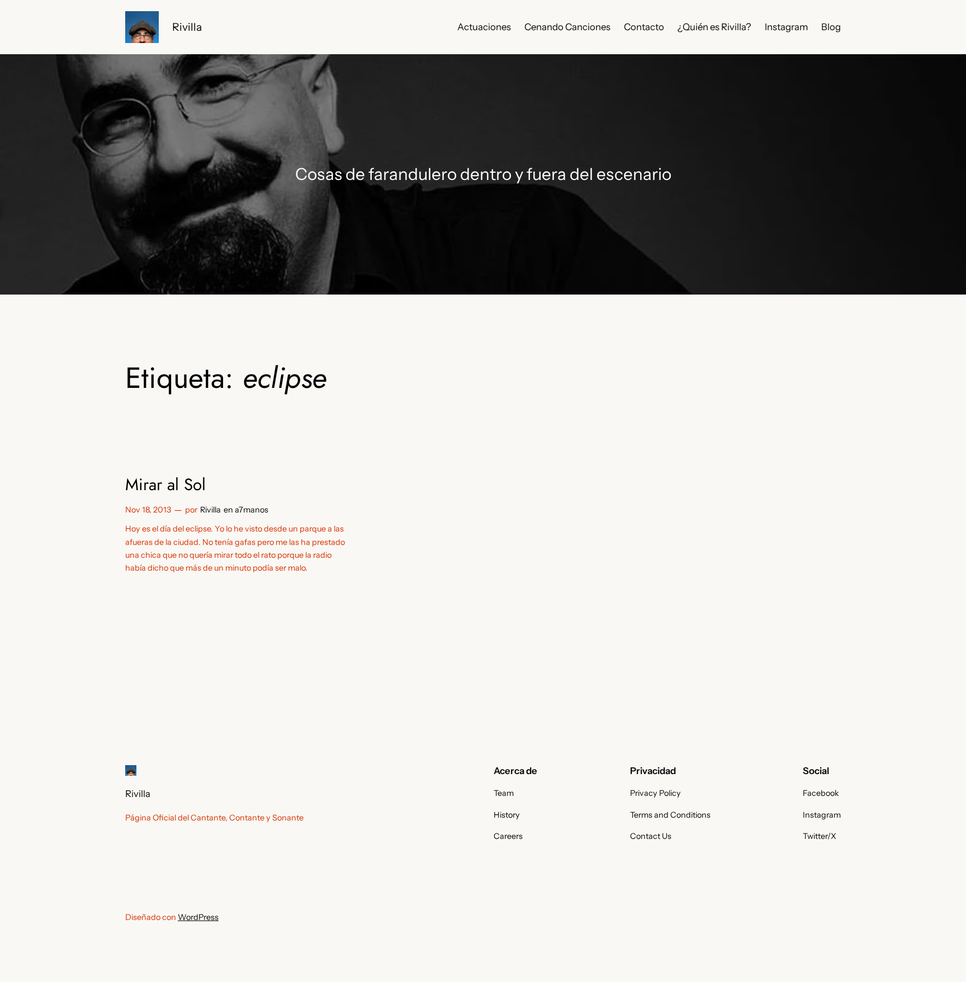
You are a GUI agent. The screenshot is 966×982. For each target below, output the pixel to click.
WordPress (198, 917)
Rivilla (187, 27)
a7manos (251, 510)
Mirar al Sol (165, 485)
